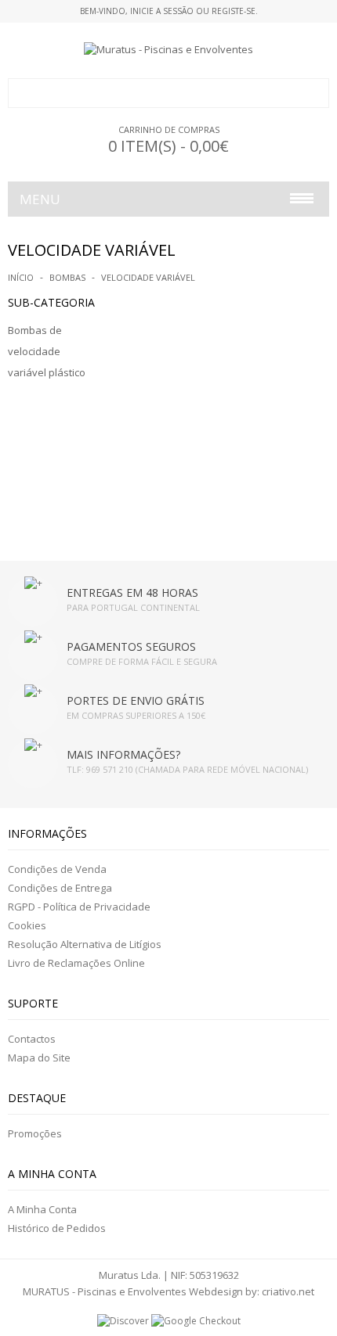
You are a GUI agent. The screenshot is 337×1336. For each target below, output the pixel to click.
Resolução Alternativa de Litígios (84, 944)
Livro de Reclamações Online (76, 963)
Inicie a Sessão (162, 10)
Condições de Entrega (60, 888)
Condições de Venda (57, 869)
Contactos (32, 1039)
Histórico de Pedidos (57, 1228)
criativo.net (288, 1291)
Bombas (67, 277)
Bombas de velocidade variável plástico (46, 351)
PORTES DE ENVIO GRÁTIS (136, 700)
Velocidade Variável (148, 277)
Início (21, 277)
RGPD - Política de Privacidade (79, 907)
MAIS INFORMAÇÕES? (123, 754)
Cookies (27, 925)
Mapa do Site (39, 1057)
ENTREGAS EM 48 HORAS (132, 592)
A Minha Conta (42, 1209)
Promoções (35, 1133)
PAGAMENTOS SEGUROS (131, 646)
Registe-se (233, 10)
